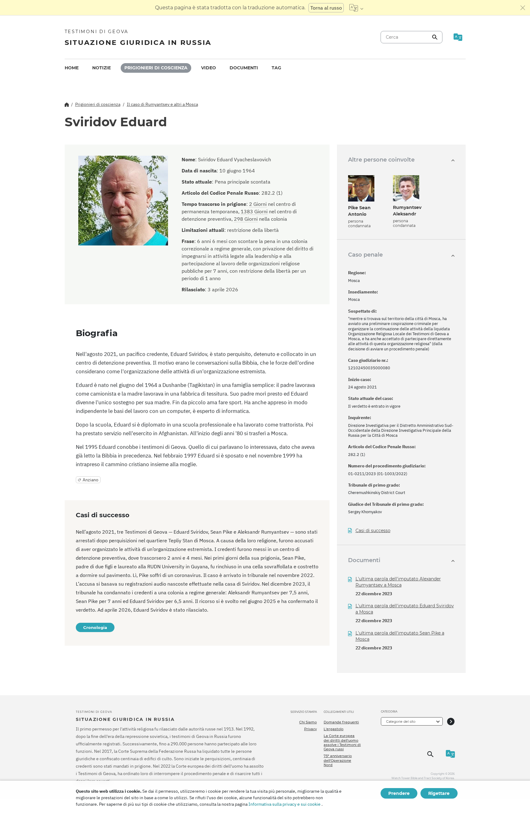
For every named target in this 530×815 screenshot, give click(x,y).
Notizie (101, 68)
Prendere (399, 793)
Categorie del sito (401, 721)
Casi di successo (372, 530)
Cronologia (95, 627)
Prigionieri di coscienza (155, 68)
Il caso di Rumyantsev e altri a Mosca (162, 104)
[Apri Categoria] (451, 721)
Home (72, 68)
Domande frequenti (341, 722)
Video (208, 68)
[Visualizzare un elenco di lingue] (356, 8)
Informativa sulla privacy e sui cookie (284, 804)
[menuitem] (71, 68)
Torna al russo (326, 8)
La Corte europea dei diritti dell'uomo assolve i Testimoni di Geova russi (342, 742)
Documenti (244, 68)
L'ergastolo (333, 729)
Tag (276, 68)
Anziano (90, 480)
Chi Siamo (308, 722)
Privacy (310, 729)
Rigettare (439, 793)
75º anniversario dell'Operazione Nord (338, 760)
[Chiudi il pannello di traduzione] (522, 7)
